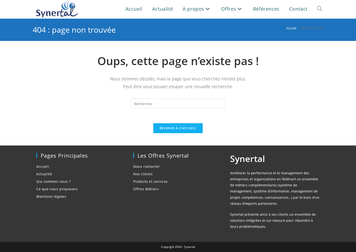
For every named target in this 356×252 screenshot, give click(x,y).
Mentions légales (51, 196)
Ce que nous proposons (57, 189)
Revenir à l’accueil (178, 128)
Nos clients (143, 174)
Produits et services (150, 181)
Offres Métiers (146, 189)
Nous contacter (146, 166)
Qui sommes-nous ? (53, 181)
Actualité (44, 174)
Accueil (42, 166)
